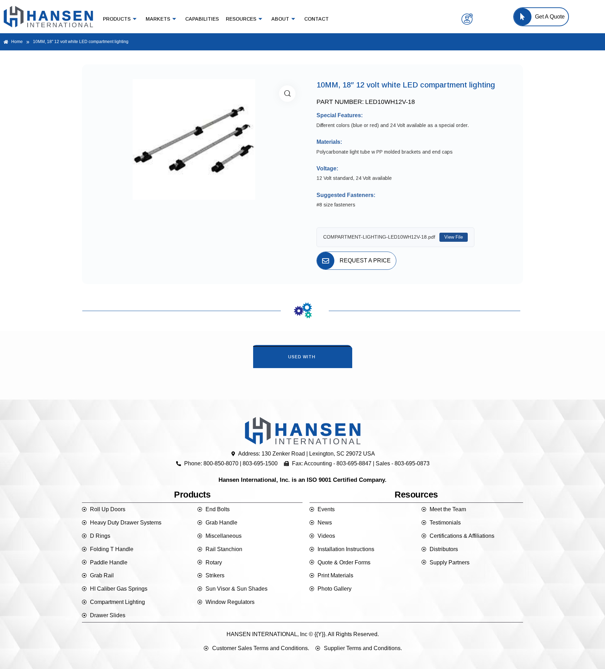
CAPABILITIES (202, 19)
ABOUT (280, 19)
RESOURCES (241, 19)
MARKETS (158, 19)
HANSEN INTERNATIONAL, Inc (267, 634)
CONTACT (316, 19)
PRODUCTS (117, 19)
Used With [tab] (301, 356)
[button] (287, 93)
